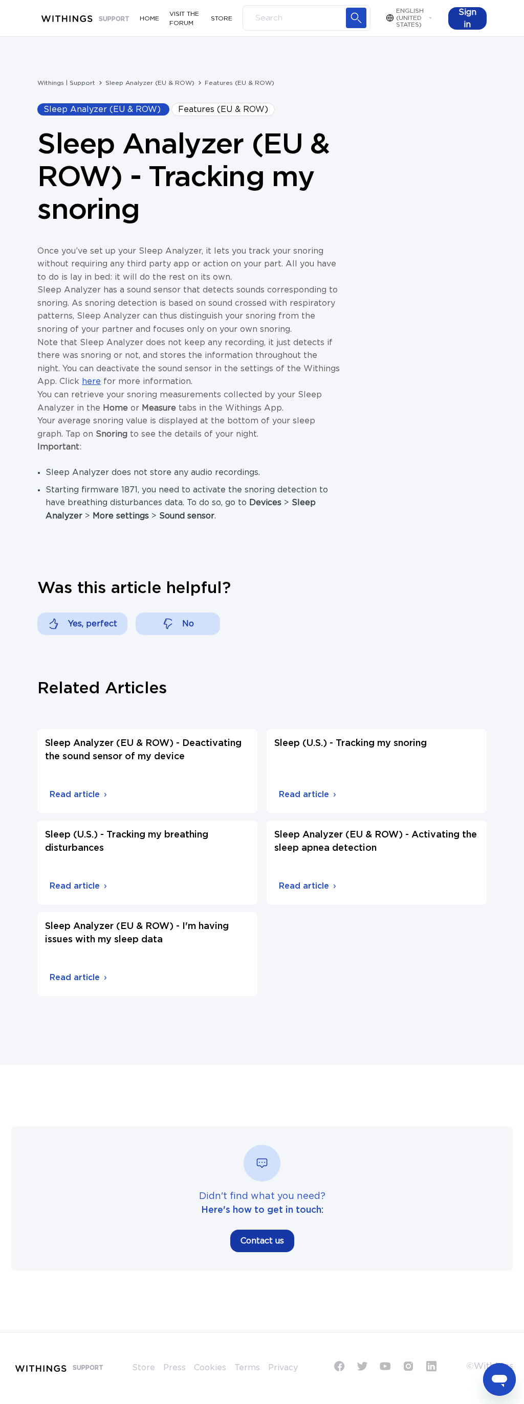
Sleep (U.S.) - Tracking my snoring (350, 743)
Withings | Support (66, 83)
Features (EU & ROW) (239, 83)
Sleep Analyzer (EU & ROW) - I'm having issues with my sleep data (137, 933)
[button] (467, 18)
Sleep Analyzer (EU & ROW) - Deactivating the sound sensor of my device (143, 750)
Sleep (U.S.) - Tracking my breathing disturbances (126, 841)
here (91, 381)
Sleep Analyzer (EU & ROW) (149, 83)
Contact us (262, 1241)
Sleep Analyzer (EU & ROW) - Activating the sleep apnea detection (375, 841)
